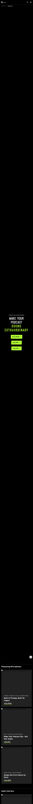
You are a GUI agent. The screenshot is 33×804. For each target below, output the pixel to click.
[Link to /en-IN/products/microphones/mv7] (16, 726)
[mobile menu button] (31, 2)
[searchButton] (28, 2)
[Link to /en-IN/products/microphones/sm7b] (16, 765)
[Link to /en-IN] (4, 2)
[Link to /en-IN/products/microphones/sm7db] (16, 688)
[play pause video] (30, 657)
